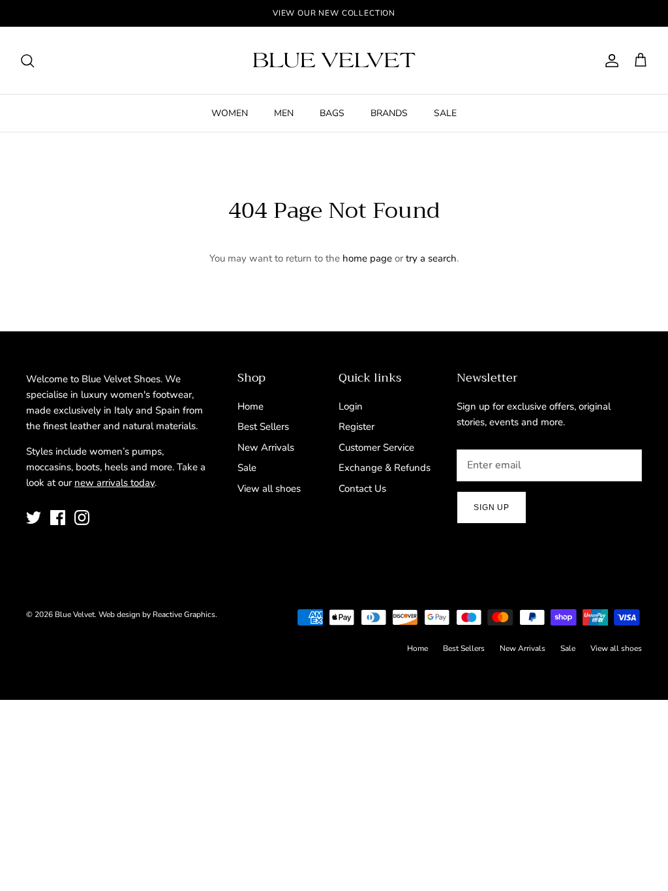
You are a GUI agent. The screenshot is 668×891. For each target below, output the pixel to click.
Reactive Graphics (184, 614)
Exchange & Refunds (385, 467)
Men (284, 113)
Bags (332, 113)
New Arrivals (265, 447)
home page (367, 258)
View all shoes (269, 488)
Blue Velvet (75, 614)
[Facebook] (57, 517)
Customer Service (376, 447)
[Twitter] (33, 517)
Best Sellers (263, 426)
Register (356, 426)
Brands (389, 113)
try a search (431, 258)
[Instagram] (81, 517)
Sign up (491, 507)
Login (351, 406)
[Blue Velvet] (334, 60)
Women (229, 113)
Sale (445, 113)
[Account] (609, 60)
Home (250, 406)
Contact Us (362, 488)
